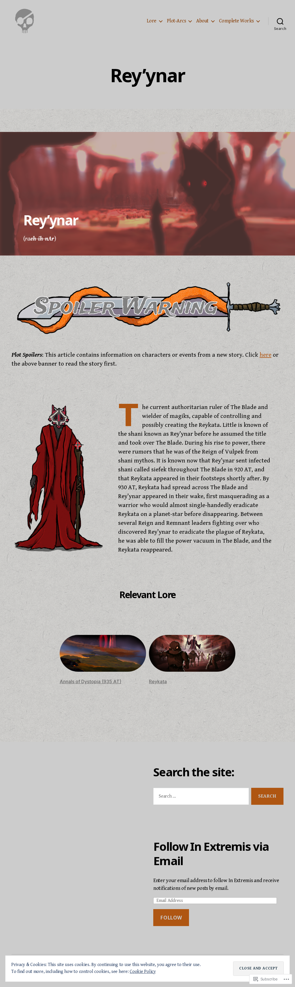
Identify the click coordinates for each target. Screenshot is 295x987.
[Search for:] (200, 797)
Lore (151, 21)
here (265, 355)
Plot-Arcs (176, 21)
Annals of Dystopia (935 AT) (90, 681)
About (202, 21)
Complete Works (236, 21)
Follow (171, 917)
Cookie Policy (143, 971)
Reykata (158, 681)
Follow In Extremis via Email (211, 853)
